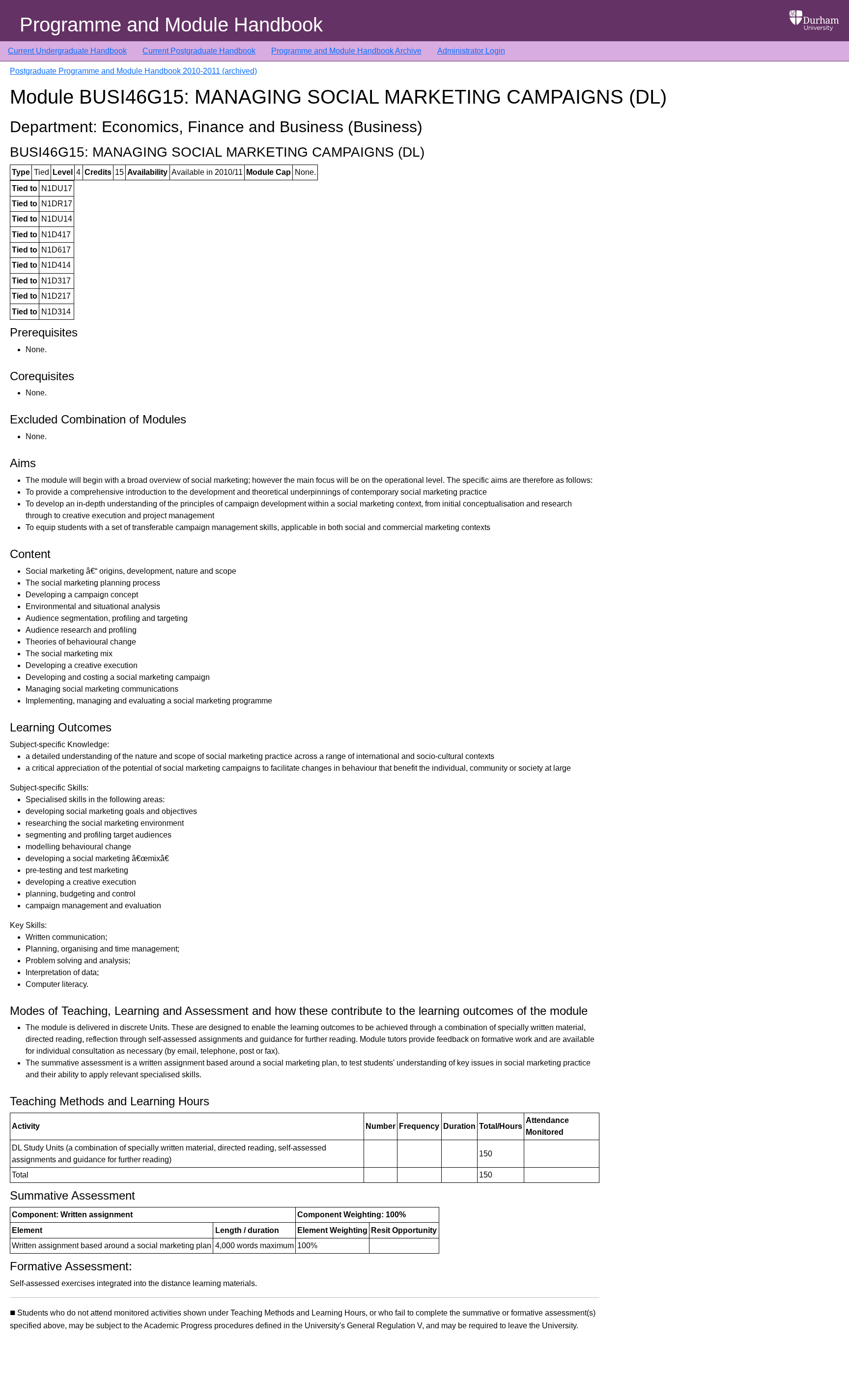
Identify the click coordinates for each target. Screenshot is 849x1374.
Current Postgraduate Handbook (198, 51)
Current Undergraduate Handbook (67, 51)
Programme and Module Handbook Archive (346, 51)
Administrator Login (471, 51)
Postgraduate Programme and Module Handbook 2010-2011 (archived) (133, 71)
